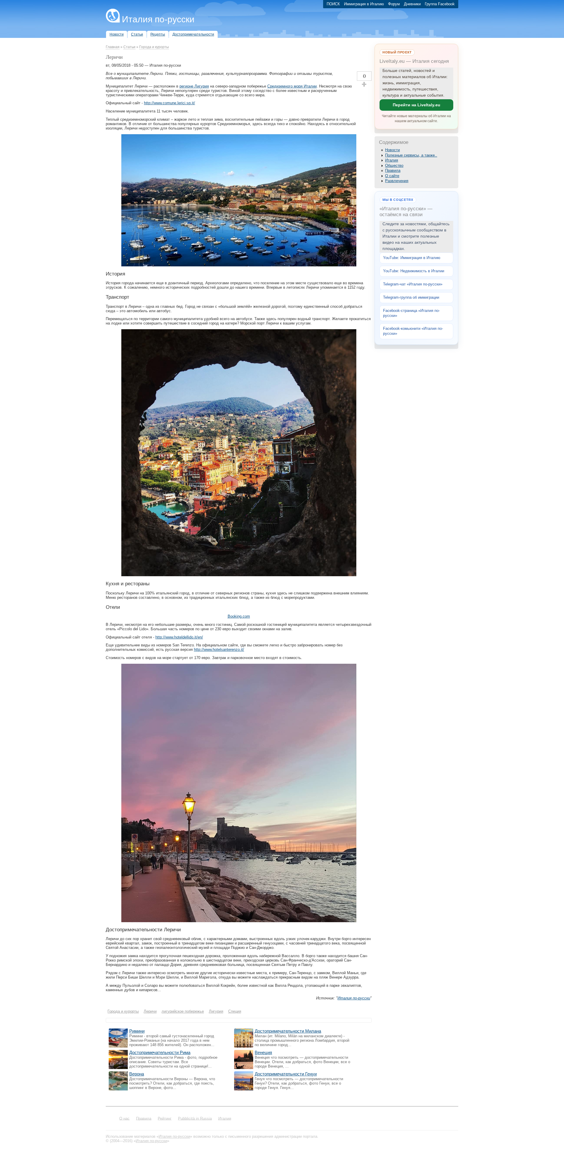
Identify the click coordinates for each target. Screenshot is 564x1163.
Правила (392, 170)
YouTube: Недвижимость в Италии (413, 271)
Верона (136, 1073)
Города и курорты (154, 47)
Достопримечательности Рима (159, 1052)
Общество (394, 165)
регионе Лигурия (194, 86)
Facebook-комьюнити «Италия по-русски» (413, 331)
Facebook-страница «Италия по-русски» (411, 313)
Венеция (263, 1052)
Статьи (129, 47)
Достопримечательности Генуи (286, 1073)
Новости (392, 150)
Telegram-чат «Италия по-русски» (412, 284)
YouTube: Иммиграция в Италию (411, 258)
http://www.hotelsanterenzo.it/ (219, 649)
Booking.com (239, 616)
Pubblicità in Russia (195, 1118)
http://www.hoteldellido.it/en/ (179, 637)
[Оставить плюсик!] (364, 84)
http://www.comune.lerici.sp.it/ (169, 103)
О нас (124, 1118)
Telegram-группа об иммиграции (411, 297)
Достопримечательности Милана (288, 1030)
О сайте (392, 176)
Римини (137, 1030)
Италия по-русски (158, 19)
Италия (391, 160)
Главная (113, 47)
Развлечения (396, 181)
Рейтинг (165, 1118)
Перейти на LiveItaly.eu (416, 104)
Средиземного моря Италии (292, 86)
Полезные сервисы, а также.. (411, 155)
